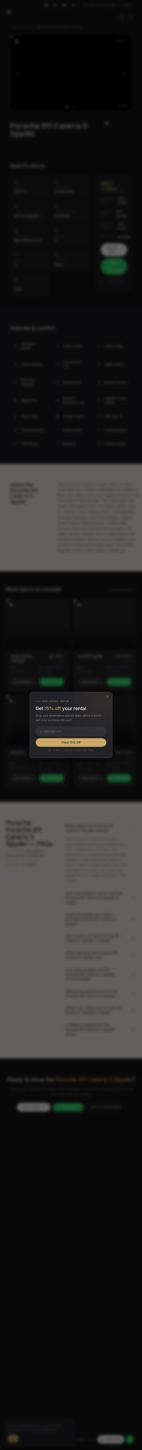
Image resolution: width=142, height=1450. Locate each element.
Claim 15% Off (71, 742)
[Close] (107, 696)
